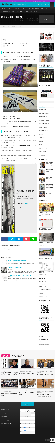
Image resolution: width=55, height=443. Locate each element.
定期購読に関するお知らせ (45, 120)
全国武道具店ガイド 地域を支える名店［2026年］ (13, 11)
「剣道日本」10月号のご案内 (15, 267)
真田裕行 (49, 391)
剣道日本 (11, 440)
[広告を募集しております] (46, 81)
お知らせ (3, 8)
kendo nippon (29, 11)
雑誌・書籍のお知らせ (44, 113)
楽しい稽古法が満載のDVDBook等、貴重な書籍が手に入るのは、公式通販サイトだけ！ (27, 1)
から (29, 203)
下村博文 (39, 371)
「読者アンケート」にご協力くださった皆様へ (14, 45)
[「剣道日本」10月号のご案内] (4, 270)
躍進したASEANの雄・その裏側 (9, 394)
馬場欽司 (39, 391)
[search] (53, 102)
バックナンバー (42, 281)
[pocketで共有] (26, 239)
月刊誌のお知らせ (43, 127)
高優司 (7, 391)
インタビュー (10, 8)
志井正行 (4, 391)
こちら (26, 203)
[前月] (21, 410)
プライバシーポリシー (6, 420)
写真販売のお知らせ (43, 130)
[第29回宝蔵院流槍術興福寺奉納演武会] (4, 263)
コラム (35, 11)
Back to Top (27, 404)
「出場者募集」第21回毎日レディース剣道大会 (19, 275)
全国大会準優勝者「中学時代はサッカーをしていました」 (9, 373)
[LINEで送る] (33, 239)
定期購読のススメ (44, 8)
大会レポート (18, 8)
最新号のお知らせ (43, 116)
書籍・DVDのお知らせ (44, 123)
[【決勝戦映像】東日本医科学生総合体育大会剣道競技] (42, 187)
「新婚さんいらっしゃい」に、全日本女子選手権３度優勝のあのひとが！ (46, 214)
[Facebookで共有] (4, 239)
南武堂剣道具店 (28, 371)
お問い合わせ (4, 416)
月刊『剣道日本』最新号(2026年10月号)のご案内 (44, 395)
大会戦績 (41, 293)
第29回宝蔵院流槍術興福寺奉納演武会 (17, 260)
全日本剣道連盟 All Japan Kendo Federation (10, 245)
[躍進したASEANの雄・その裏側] (42, 194)
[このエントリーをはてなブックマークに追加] (19, 239)
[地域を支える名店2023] (46, 50)
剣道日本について (5, 409)
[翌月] (34, 410)
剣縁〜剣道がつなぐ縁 (6, 248)
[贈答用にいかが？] (46, 61)
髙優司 (10, 391)
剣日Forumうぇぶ (26, 8)
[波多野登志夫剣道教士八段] (42, 172)
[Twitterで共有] (11, 239)
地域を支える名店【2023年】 (45, 289)
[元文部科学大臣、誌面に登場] (42, 180)
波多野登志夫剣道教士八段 (26, 373)
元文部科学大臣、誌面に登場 (45, 374)
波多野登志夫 (22, 371)
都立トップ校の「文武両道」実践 (27, 393)
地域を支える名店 (43, 109)
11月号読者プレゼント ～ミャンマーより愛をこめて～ (16, 43)
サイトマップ (4, 413)
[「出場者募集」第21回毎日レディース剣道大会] (4, 278)
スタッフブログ (35, 8)
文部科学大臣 (48, 371)
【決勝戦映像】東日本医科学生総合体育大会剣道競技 (49, 186)
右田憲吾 (43, 371)
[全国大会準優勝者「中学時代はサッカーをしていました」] (42, 165)
